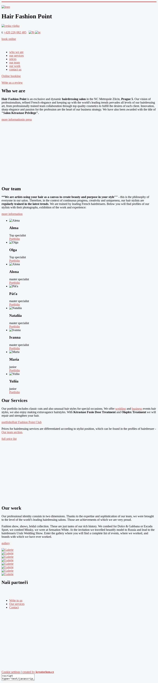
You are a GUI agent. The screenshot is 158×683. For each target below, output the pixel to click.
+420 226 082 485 (15, 32)
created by (38, 672)
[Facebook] (32, 32)
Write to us (15, 600)
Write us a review (12, 82)
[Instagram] (37, 32)
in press (27, 119)
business (137, 408)
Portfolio (14, 238)
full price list (9, 438)
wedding (120, 408)
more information (12, 119)
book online (9, 39)
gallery (6, 543)
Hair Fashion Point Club (27, 422)
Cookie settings (11, 672)
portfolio (7, 422)
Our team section (12, 432)
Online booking (11, 76)
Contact (14, 607)
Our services (16, 604)
